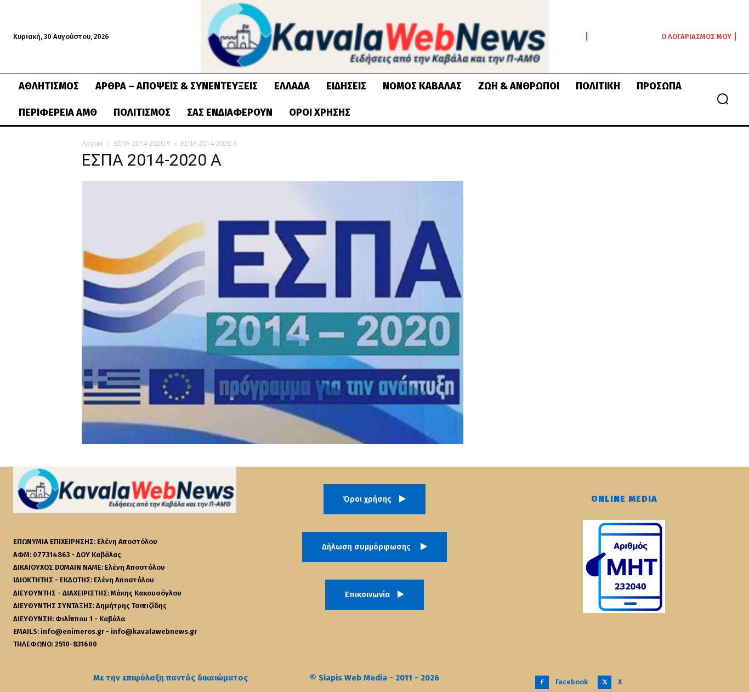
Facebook (571, 682)
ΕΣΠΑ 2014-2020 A (142, 143)
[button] (723, 99)
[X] (604, 682)
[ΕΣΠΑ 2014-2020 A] (272, 441)
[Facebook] (542, 682)
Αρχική (93, 143)
